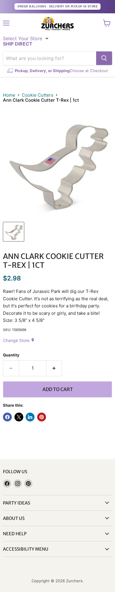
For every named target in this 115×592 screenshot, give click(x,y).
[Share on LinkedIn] (30, 417)
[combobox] (49, 58)
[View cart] (107, 23)
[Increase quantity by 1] (54, 368)
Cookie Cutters (37, 95)
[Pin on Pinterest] (41, 417)
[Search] (104, 58)
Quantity (11, 355)
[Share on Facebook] (7, 417)
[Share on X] (18, 417)
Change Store (19, 340)
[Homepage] (57, 23)
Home (9, 95)
